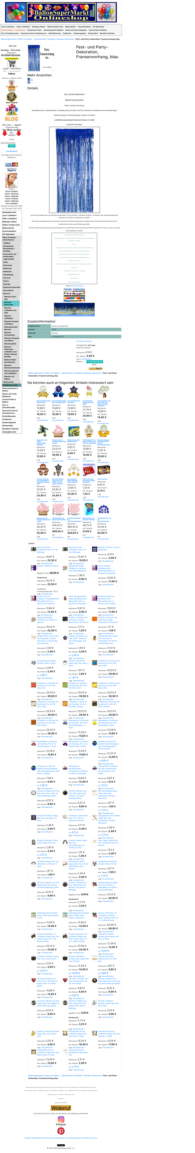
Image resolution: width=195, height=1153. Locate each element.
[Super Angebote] (12, 97)
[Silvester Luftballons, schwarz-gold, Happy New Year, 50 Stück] (64, 958)
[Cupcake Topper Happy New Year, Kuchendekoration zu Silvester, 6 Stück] (64, 842)
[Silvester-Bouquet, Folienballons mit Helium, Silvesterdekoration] (104, 431)
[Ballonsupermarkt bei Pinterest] (61, 1131)
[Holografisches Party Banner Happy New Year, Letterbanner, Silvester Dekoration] (94, 817)
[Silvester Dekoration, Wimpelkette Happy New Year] (64, 1052)
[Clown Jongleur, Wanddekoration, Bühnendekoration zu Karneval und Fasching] (94, 568)
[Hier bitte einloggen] (12, 68)
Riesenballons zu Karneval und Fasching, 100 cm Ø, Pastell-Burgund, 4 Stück (47, 743)
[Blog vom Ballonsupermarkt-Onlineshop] (11, 119)
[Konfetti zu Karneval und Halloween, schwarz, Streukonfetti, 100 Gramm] (64, 619)
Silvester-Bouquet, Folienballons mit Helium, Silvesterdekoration (103, 442)
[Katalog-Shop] (11, 50)
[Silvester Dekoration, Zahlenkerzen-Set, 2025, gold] (94, 958)
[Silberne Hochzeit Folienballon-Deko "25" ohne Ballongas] (64, 549)
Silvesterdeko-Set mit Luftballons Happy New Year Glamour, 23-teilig (109, 1033)
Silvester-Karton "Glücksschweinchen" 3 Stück (59, 441)
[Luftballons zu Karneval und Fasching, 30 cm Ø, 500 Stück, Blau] (94, 663)
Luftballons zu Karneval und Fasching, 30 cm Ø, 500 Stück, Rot (47, 685)
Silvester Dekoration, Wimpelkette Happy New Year (78, 1052)
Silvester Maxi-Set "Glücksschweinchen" (59, 519)
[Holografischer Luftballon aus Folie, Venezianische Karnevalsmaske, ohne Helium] (94, 768)
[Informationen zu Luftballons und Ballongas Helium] (12, 78)
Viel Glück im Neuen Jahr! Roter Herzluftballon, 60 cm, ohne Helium (78, 981)
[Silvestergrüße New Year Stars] (74, 392)
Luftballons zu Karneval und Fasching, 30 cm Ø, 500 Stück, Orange (78, 704)
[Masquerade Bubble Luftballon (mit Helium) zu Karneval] (33, 619)
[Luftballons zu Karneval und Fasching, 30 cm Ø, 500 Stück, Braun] (33, 722)
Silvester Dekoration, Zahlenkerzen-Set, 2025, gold (107, 958)
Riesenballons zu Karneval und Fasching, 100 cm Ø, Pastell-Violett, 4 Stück (78, 743)
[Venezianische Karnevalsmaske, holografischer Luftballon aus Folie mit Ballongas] (64, 768)
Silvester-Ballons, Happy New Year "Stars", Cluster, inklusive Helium (58, 481)
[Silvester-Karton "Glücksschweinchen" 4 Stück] (43, 509)
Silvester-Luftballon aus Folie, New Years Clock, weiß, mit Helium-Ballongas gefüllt (48, 793)
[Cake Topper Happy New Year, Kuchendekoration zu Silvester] (94, 842)
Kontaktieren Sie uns (89, 1138)
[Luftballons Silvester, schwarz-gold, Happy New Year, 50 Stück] (94, 936)
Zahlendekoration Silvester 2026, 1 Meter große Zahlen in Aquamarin (79, 915)
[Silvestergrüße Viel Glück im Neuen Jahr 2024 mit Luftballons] (89, 431)
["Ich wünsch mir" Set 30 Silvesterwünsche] (104, 509)
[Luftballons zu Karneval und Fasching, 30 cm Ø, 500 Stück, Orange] (64, 703)
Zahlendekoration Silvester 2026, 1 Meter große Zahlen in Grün (47, 915)
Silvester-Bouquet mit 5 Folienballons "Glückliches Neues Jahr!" (43, 481)
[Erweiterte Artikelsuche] (11, 55)
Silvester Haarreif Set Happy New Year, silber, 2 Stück (78, 663)
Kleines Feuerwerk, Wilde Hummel (73, 440)
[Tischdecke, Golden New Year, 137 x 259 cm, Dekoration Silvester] (64, 817)
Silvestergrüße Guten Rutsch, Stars (44, 401)
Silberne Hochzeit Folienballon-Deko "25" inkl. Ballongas (47, 549)
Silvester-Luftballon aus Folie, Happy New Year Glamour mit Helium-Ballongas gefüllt (48, 884)
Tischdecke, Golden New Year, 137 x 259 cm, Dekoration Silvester (78, 818)
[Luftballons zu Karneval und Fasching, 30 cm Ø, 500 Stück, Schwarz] (94, 703)
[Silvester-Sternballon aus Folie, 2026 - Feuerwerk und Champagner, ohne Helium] (64, 638)
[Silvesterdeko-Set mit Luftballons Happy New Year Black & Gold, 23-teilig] (33, 1052)
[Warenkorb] (12, 63)
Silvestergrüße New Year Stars (73, 401)
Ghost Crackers (102, 479)
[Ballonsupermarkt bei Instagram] (61, 1121)
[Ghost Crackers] (104, 470)
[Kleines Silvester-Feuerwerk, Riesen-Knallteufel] (89, 470)
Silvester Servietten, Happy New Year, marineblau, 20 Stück (47, 818)
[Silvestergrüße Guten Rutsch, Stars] (43, 392)
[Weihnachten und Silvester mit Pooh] (89, 509)
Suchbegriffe (36, 1138)
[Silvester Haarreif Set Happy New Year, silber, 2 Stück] (64, 663)
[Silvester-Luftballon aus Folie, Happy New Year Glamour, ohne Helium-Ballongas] (64, 884)
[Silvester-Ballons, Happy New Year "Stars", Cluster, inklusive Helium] (59, 470)
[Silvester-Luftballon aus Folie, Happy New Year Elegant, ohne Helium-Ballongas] (64, 1003)
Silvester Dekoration (65, 39)
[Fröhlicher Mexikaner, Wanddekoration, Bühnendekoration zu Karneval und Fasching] (94, 598)
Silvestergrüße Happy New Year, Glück (88, 402)
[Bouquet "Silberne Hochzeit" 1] (33, 568)
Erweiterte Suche (48, 1138)
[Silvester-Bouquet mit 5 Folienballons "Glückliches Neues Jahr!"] (43, 470)
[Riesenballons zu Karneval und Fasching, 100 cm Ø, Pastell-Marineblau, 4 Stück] (64, 722)
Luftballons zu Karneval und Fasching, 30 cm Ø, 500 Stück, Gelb (108, 685)
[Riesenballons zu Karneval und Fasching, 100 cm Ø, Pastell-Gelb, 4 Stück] (94, 722)
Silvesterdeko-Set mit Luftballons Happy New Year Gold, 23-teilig (78, 1033)
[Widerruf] (61, 1108)
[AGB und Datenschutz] (12, 71)
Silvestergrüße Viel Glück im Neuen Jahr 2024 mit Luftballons (89, 441)
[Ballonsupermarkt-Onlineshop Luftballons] (61, 12)
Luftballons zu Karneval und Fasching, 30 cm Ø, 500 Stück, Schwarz (108, 704)
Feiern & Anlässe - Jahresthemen (32, 39)
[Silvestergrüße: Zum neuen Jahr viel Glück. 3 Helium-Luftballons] (104, 392)
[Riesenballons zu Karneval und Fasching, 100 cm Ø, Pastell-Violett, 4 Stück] (64, 743)
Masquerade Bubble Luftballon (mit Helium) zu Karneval (47, 619)
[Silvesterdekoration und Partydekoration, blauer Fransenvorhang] (30, 81)
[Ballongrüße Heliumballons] (12, 85)
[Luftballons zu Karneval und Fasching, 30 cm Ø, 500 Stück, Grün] (64, 685)
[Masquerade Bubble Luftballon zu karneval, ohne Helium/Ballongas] (64, 568)
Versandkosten (86, 359)
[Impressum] (11, 52)
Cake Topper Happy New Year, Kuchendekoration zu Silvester (108, 842)
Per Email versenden (84, 341)
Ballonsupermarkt (8, 39)
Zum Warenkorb (11, 151)
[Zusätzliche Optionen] (12, 170)
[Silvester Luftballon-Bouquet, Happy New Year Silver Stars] (94, 1003)
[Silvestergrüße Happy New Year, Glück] (89, 392)
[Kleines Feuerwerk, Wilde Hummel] (74, 431)
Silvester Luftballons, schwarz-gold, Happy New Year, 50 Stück (79, 958)
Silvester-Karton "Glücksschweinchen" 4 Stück (44, 519)
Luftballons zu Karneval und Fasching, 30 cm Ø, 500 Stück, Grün (78, 685)
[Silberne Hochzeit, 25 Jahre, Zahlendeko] (94, 549)
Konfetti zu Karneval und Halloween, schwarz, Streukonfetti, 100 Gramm (78, 619)
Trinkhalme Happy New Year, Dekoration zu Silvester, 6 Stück (48, 863)
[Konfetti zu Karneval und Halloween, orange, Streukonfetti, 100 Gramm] (94, 619)
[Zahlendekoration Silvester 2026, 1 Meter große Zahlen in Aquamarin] (64, 915)
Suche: (11, 139)
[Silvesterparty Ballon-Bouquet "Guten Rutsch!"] (74, 470)
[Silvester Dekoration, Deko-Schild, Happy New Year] (33, 842)
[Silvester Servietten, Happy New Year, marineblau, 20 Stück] (33, 817)
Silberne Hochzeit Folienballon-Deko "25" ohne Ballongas (77, 549)
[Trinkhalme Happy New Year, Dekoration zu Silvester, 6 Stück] (33, 863)
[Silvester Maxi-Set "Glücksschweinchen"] (59, 509)
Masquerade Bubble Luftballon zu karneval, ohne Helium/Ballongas (77, 568)
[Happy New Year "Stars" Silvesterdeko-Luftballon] (43, 431)
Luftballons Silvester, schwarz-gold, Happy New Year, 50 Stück (108, 936)
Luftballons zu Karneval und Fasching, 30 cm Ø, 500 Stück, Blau (108, 663)
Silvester (51, 39)
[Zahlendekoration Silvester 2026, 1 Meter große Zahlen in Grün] (33, 915)
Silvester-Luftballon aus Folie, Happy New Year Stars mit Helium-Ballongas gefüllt (109, 981)
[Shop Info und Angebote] (12, 125)
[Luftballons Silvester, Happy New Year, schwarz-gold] (33, 958)
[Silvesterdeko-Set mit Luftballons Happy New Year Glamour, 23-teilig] (94, 1033)
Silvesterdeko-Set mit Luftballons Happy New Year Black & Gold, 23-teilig (48, 1052)
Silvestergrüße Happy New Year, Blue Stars (59, 401)
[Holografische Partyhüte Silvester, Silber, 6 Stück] (33, 663)
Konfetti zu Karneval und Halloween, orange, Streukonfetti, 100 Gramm (108, 619)
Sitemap (28, 1138)
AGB (58, 1087)
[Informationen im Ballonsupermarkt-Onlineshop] (12, 74)
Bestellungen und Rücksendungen (68, 1138)
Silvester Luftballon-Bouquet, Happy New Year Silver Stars (108, 1003)
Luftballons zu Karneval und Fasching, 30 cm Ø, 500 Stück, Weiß (47, 704)
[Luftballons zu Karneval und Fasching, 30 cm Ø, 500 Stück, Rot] (33, 685)
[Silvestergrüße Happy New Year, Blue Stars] (59, 392)
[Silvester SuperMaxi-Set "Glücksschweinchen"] (74, 509)
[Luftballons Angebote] (11, 110)
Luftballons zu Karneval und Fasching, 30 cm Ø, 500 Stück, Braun (47, 722)
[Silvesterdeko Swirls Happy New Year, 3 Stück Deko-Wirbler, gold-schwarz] (64, 863)
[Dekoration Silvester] (74, 309)
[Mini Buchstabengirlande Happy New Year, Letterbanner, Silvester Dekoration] (94, 793)
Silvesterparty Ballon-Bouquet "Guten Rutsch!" (72, 480)
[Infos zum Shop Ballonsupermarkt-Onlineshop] (12, 46)
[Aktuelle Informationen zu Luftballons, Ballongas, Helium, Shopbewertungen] (12, 127)
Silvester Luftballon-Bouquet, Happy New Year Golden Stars (48, 1033)
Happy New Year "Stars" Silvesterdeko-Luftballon (42, 442)
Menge (78, 361)
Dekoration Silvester (77, 286)
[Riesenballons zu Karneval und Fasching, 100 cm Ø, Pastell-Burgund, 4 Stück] (33, 743)
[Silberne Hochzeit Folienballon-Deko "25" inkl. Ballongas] (33, 549)
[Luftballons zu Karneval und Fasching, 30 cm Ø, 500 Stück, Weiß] (33, 703)
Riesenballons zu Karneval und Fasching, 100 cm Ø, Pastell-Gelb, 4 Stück (108, 722)
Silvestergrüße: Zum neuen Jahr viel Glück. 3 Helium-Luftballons (104, 403)
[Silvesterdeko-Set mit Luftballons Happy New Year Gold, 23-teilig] (64, 1033)
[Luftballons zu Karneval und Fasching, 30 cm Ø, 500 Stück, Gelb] (94, 685)
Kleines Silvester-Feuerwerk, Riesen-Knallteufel (89, 480)
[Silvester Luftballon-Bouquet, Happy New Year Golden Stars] (33, 1033)
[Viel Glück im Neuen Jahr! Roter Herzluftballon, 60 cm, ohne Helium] (64, 980)
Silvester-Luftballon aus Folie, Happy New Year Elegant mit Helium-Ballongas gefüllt (48, 1003)
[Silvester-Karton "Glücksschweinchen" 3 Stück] (59, 431)
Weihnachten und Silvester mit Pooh (89, 519)
